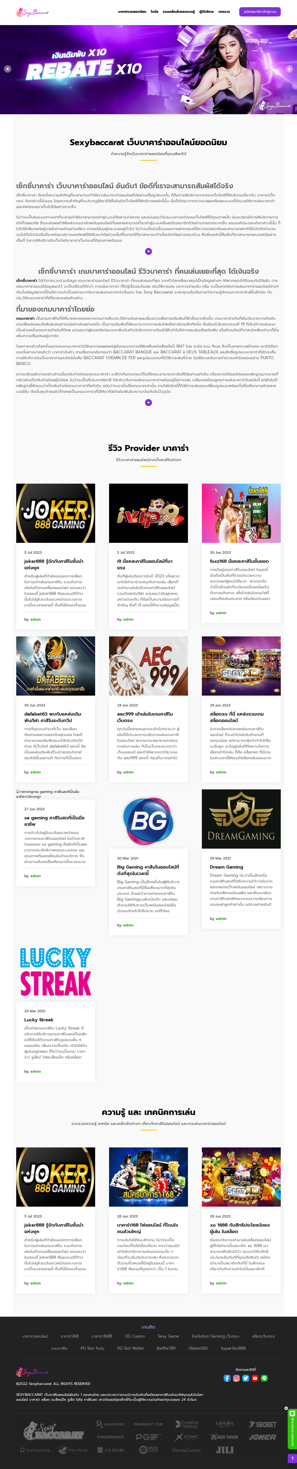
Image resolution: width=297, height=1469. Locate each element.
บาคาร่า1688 (102, 1336)
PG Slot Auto (92, 1348)
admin (35, 619)
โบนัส (154, 11)
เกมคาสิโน (59, 1348)
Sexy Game (168, 1336)
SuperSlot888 (233, 1348)
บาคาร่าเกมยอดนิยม (132, 11)
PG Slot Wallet (130, 1348)
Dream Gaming (226, 866)
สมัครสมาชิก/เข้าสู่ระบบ (260, 11)
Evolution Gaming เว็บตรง (215, 1336)
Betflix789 (166, 1348)
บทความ (224, 11)
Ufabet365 (198, 1348)
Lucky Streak (39, 1019)
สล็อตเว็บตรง (263, 1336)
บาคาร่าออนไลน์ (35, 1336)
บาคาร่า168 (70, 1336)
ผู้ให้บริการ (206, 11)
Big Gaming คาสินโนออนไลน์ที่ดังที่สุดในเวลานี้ (148, 870)
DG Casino (135, 1336)
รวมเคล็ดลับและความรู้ (179, 11)
